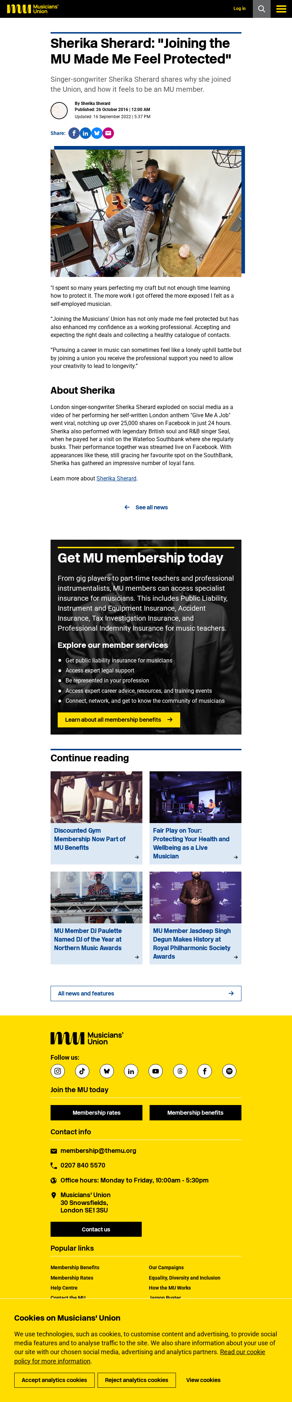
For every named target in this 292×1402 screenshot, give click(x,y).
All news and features (86, 993)
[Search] (262, 9)
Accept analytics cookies (54, 1380)
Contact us (96, 1229)
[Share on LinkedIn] (85, 133)
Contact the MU (68, 1298)
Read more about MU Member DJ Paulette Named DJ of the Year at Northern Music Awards (96, 918)
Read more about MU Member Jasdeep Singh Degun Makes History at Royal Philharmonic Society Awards (195, 918)
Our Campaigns (166, 1267)
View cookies (203, 1380)
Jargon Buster (165, 1298)
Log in (240, 8)
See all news (152, 507)
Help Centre (64, 1288)
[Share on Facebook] (74, 133)
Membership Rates (72, 1278)
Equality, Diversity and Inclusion (184, 1278)
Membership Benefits (75, 1267)
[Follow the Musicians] (58, 1071)
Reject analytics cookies (136, 1380)
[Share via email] (108, 133)
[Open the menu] (281, 9)
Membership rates (97, 1112)
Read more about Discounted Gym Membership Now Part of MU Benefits (96, 817)
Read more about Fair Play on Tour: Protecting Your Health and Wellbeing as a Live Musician (195, 817)
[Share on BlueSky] (97, 133)
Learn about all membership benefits (113, 719)
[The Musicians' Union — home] (32, 9)
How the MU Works (170, 1288)
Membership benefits (195, 1112)
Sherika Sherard (116, 478)
